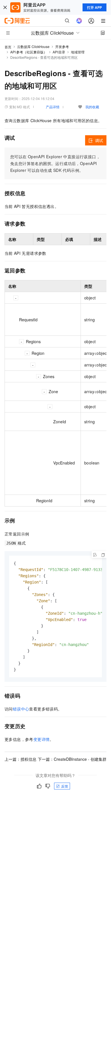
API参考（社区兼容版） (28, 51)
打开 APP (94, 7)
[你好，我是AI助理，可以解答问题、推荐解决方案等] (79, 21)
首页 (8, 46)
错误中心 (21, 709)
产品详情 (52, 106)
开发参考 (62, 46)
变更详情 (41, 739)
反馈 (64, 785)
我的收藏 (92, 106)
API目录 (59, 51)
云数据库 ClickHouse (33, 46)
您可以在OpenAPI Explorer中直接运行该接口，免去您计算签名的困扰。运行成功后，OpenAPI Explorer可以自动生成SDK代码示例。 (55, 163)
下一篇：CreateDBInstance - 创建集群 (72, 759)
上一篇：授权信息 (20, 759)
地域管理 (78, 51)
